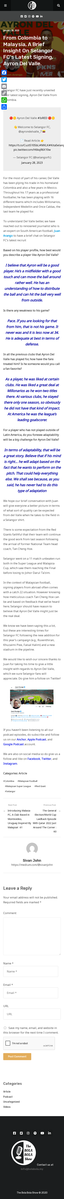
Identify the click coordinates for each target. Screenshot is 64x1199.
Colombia (9, 781)
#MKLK (44, 145)
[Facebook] (4, 72)
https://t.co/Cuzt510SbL (24, 145)
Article (23, 773)
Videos (7, 1107)
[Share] (4, 106)
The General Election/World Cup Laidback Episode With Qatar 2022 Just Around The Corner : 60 (44, 821)
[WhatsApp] (4, 100)
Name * (8, 963)
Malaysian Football (28, 781)
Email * (8, 985)
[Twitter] (4, 79)
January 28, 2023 (32, 163)
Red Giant (41, 786)
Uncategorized (11, 1101)
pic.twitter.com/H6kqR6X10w (32, 150)
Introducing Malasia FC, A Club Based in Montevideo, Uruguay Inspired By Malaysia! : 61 (19, 819)
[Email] (4, 86)
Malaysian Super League (18, 786)
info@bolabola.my (32, 1169)
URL (6, 1006)
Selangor (10, 791)
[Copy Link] (4, 93)
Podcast (8, 1096)
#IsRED (42, 118)
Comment (9, 913)
